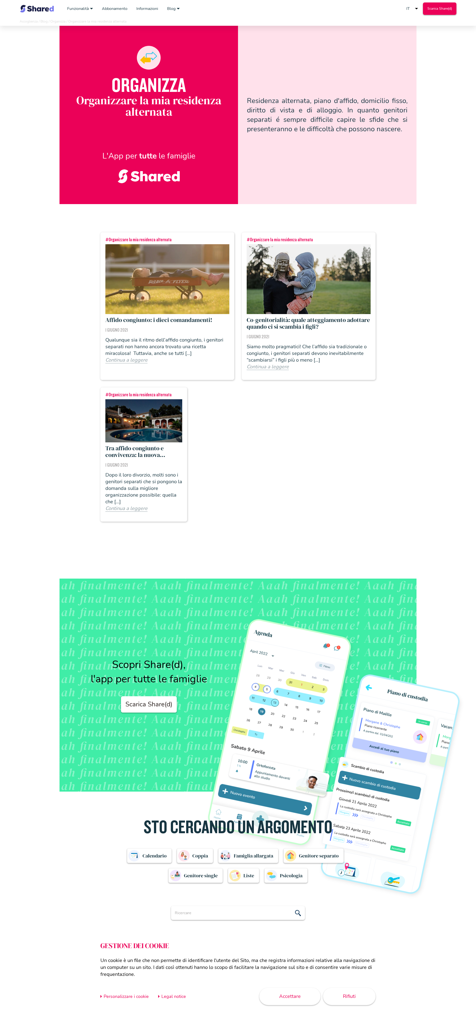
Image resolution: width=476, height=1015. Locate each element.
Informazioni (147, 8)
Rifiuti (349, 996)
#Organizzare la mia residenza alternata (138, 239)
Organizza (57, 21)
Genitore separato (319, 855)
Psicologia (291, 875)
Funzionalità (78, 8)
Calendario (155, 855)
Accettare (290, 996)
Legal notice (173, 996)
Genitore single (201, 875)
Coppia (200, 855)
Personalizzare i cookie (126, 996)
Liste (248, 875)
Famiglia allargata (253, 855)
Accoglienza (29, 21)
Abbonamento (114, 8)
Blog (171, 8)
